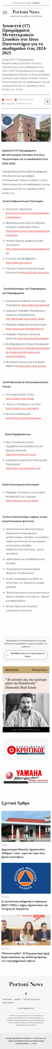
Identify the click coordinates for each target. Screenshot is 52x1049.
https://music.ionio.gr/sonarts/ (22, 408)
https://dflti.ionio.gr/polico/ (34, 272)
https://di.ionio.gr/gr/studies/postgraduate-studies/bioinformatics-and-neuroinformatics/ (28, 352)
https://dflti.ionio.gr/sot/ (19, 262)
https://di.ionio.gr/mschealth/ (33, 338)
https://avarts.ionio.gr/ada (20, 398)
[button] (5, 12)
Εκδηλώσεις (7, 999)
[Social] (26, 993)
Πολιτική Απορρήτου (31, 999)
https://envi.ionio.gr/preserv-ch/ (23, 468)
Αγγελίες (17, 999)
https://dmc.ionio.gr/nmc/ (32, 366)
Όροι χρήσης (8, 1002)
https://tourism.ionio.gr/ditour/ (22, 500)
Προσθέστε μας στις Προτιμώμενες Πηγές (26, 655)
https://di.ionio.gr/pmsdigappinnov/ (25, 328)
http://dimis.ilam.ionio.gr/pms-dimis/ (25, 318)
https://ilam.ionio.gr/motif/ (35, 305)
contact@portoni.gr (26, 1008)
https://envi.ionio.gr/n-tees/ (21, 454)
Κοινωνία (9, 99)
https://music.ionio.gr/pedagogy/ (23, 418)
